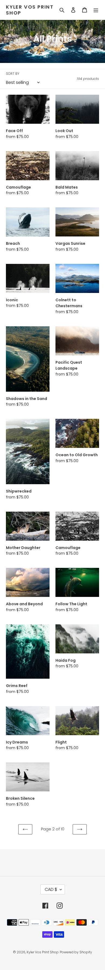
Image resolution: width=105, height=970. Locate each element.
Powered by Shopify (76, 952)
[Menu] (96, 10)
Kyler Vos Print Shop (30, 10)
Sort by (12, 73)
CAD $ (51, 889)
